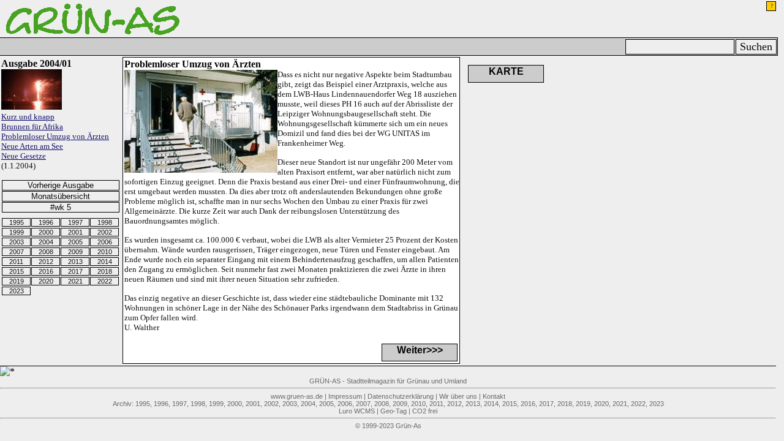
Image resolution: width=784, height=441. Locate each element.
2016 (46, 271)
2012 (46, 261)
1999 (16, 232)
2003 (16, 242)
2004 (46, 242)
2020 (46, 281)
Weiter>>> (420, 350)
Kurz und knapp (28, 116)
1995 (16, 222)
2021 (75, 281)
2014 (104, 261)
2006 (104, 242)
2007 (16, 251)
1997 (75, 222)
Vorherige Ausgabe (61, 185)
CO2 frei (424, 411)
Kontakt (494, 396)
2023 (16, 291)
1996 (46, 222)
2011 (16, 261)
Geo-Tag (393, 411)
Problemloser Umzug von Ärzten (55, 136)
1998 (104, 222)
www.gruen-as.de (297, 396)
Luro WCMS (357, 411)
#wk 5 (60, 207)
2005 (75, 242)
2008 (46, 251)
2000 (46, 232)
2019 (16, 281)
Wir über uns (458, 396)
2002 (104, 232)
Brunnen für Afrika (32, 126)
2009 (75, 251)
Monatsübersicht (60, 196)
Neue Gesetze (23, 155)
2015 (16, 271)
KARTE (506, 71)
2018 (104, 271)
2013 (75, 261)
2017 (75, 271)
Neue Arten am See (32, 146)
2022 (104, 281)
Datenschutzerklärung (401, 396)
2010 (104, 251)
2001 (75, 232)
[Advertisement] (686, 118)
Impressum (345, 396)
